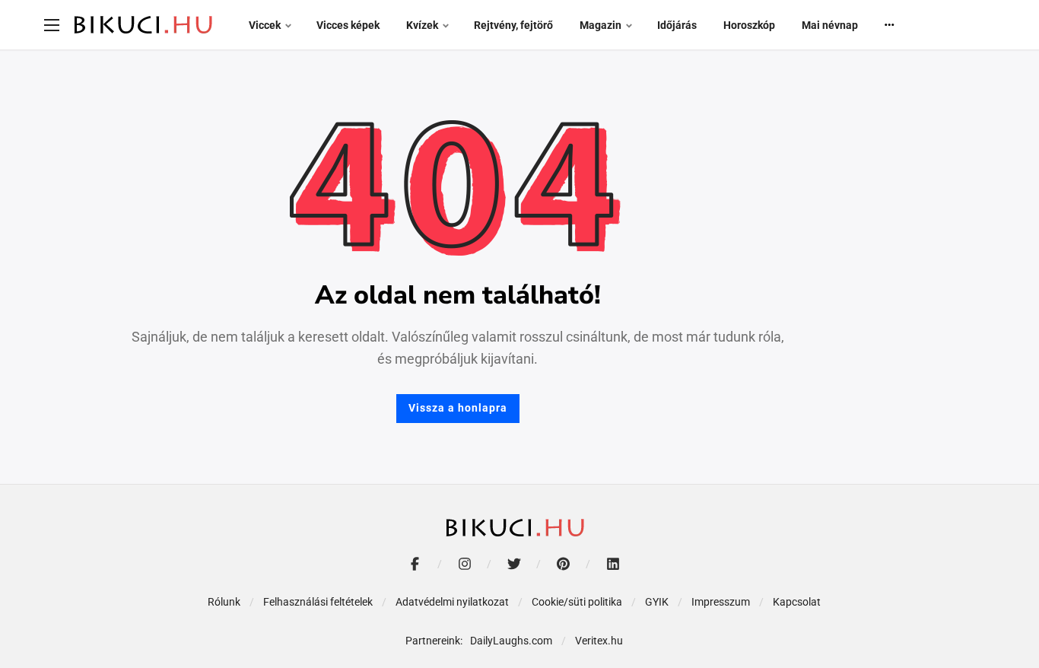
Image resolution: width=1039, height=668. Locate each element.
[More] (890, 25)
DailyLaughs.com (511, 641)
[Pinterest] (563, 564)
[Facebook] (414, 564)
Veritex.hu (599, 641)
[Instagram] (464, 564)
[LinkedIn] (612, 564)
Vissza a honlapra (457, 408)
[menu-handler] (51, 25)
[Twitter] (513, 564)
